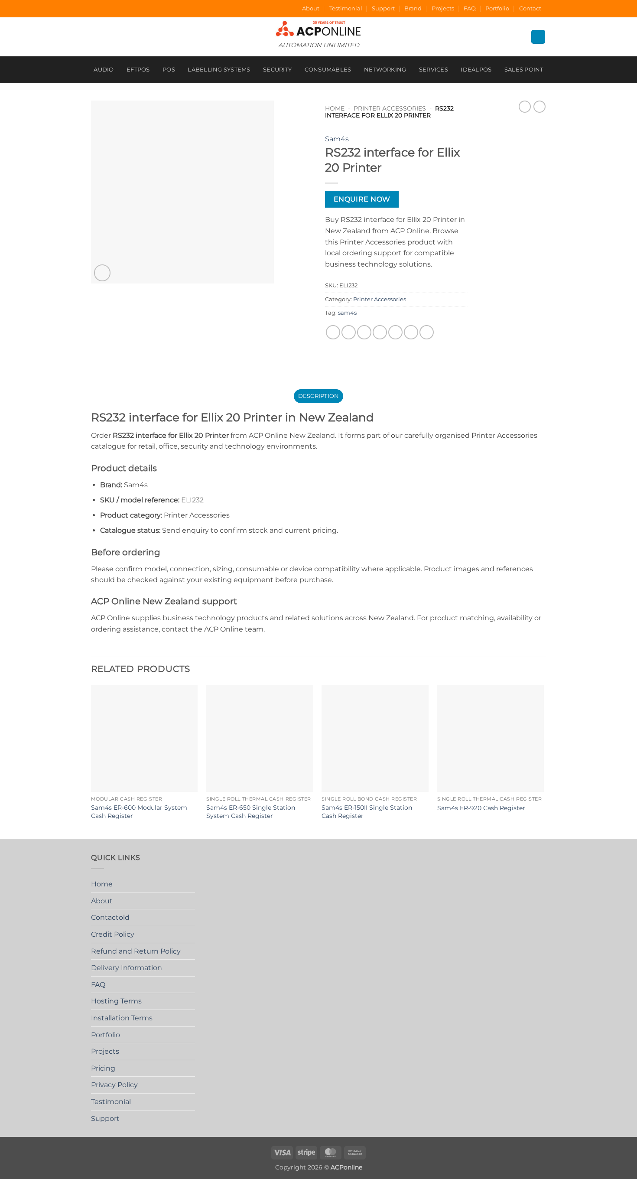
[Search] (538, 37)
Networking (385, 69)
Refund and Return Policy (136, 951)
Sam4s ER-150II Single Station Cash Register (367, 812)
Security (277, 69)
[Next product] (525, 107)
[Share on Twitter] (348, 332)
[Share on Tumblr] (426, 332)
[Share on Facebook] (333, 332)
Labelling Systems (219, 69)
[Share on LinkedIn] (411, 332)
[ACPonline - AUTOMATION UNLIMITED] (318, 28)
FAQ (470, 8)
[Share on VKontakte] (395, 332)
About (310, 8)
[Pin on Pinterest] (380, 332)
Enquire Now (362, 199)
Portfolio (497, 8)
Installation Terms (122, 1018)
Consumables (328, 69)
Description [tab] (318, 396)
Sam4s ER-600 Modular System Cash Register (139, 812)
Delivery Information (126, 968)
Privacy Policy (114, 1085)
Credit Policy (112, 934)
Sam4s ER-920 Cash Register (481, 808)
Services (433, 69)
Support (383, 8)
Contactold (110, 917)
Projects (443, 8)
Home (334, 108)
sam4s (347, 312)
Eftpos (138, 69)
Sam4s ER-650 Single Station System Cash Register (250, 812)
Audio (104, 69)
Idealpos (476, 69)
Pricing (103, 1068)
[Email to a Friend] (364, 332)
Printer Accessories (390, 108)
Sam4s (337, 139)
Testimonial (345, 8)
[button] (102, 272)
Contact (530, 8)
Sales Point (523, 69)
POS (168, 69)
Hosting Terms (116, 1001)
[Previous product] (539, 107)
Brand (413, 8)
